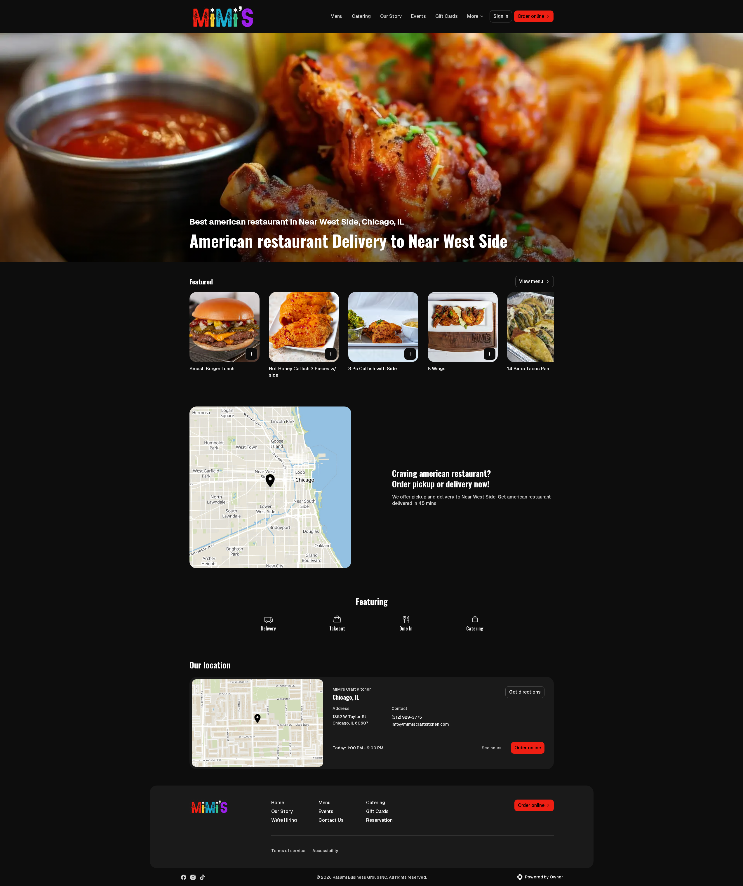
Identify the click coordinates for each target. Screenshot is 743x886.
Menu (336, 16)
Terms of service (288, 850)
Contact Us (331, 820)
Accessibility (325, 850)
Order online (527, 748)
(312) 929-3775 (406, 717)
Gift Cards (446, 16)
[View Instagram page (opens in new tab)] (192, 877)
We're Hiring (284, 820)
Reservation (379, 820)
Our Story (391, 16)
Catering (361, 16)
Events (418, 16)
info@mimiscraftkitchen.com (420, 724)
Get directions (525, 692)
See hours (492, 748)
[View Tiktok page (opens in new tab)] (202, 877)
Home (277, 803)
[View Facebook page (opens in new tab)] (183, 877)
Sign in (500, 16)
